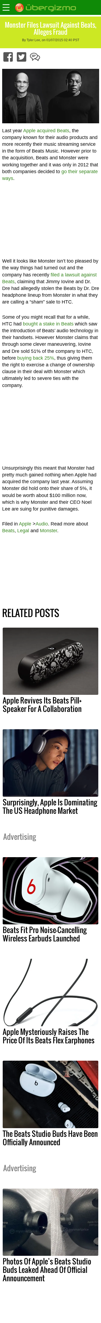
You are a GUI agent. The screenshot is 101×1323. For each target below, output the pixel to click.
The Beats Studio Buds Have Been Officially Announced (50, 1137)
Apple (25, 524)
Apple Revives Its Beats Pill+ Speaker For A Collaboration (42, 704)
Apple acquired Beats (46, 130)
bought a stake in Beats (48, 324)
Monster (48, 530)
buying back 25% (35, 358)
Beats (8, 530)
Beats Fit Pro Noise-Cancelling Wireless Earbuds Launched (44, 934)
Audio (42, 524)
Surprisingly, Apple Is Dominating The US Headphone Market (50, 806)
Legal (23, 530)
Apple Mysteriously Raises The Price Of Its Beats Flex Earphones (49, 1036)
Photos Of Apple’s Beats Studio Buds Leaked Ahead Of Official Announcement (47, 1269)
